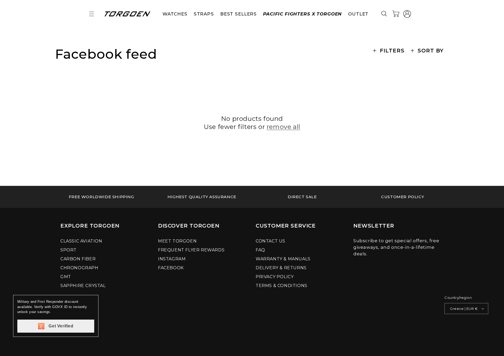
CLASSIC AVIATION (81, 241)
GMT (65, 276)
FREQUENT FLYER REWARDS (191, 249)
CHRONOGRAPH (79, 267)
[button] (91, 14)
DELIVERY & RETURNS (281, 267)
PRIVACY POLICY (274, 276)
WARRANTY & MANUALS (283, 258)
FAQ (260, 249)
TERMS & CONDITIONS (281, 285)
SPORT (68, 249)
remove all (283, 127)
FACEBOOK (171, 267)
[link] (101, 197)
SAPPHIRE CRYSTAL (83, 285)
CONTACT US (270, 241)
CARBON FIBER (78, 258)
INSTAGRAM (172, 258)
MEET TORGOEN (177, 241)
